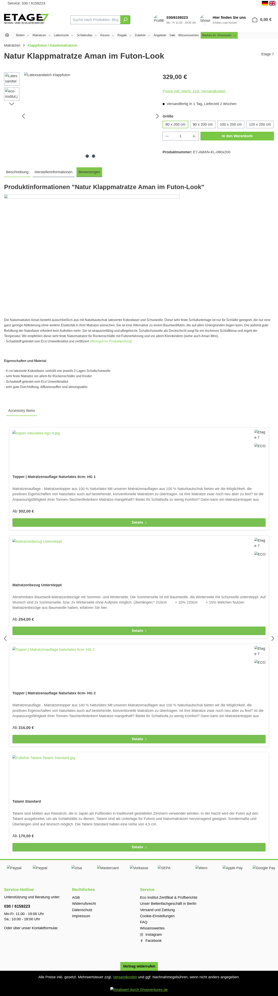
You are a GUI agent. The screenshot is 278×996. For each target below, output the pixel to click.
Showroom (229, 17)
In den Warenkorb (237, 136)
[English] (272, 3)
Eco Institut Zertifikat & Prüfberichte (168, 897)
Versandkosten (125, 977)
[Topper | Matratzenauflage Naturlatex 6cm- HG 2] (139, 667)
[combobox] (95, 19)
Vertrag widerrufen (139, 966)
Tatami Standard (26, 801)
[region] (82, 116)
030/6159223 (177, 17)
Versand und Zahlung (157, 910)
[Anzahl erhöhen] (194, 136)
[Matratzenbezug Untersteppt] (139, 559)
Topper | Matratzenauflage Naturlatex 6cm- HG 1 (54, 477)
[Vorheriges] (23, 116)
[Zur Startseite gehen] (26, 19)
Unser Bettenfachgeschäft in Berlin (168, 904)
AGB (76, 897)
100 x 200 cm (231, 124)
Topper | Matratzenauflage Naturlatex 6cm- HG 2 (54, 693)
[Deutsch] (265, 3)
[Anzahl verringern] (167, 136)
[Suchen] (125, 19)
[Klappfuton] (90, 116)
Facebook (153, 941)
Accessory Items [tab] (21, 411)
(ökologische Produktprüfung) (111, 341)
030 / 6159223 (17, 906)
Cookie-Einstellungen (157, 916)
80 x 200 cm (175, 124)
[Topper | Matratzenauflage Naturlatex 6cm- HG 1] (139, 451)
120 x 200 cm (260, 124)
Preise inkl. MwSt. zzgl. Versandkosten (194, 91)
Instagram (153, 934)
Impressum (81, 916)
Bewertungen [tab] (89, 172)
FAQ (143, 922)
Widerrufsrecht (84, 904)
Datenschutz (82, 910)
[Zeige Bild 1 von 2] (87, 156)
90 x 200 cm (203, 124)
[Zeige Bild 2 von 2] (93, 156)
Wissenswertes (152, 928)
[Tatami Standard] (139, 775)
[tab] (17, 172)
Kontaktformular (44, 928)
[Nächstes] (157, 116)
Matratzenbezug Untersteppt (37, 585)
